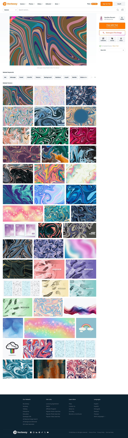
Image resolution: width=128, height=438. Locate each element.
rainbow (58, 77)
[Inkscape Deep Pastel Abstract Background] (49, 173)
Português (97, 409)
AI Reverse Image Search (30, 419)
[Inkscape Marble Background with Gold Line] (18, 269)
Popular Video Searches (53, 416)
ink (5, 77)
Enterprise (26, 411)
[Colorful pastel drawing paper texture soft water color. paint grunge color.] (49, 369)
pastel (21, 77)
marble (74, 77)
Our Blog (71, 411)
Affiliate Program (51, 409)
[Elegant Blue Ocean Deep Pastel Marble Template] (18, 194)
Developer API (27, 416)
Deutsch (96, 411)
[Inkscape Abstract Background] (83, 154)
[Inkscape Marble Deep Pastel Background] (81, 116)
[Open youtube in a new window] (47, 432)
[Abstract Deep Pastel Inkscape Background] (49, 95)
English (96, 404)
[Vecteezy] (10, 4)
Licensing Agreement (52, 404)
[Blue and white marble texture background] (21, 288)
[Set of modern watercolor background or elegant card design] (20, 230)
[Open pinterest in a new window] (39, 432)
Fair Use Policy (109, 432)
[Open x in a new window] (45, 432)
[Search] (118, 10)
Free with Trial (112, 26)
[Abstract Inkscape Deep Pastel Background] (81, 95)
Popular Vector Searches (53, 411)
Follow (122, 19)
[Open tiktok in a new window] (42, 432)
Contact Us (72, 406)
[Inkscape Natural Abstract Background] (81, 369)
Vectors (22, 4)
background (48, 77)
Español (96, 406)
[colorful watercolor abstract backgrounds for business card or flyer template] (49, 269)
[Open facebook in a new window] (31, 432)
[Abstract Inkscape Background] (48, 248)
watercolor (83, 77)
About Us (71, 409)
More (56, 4)
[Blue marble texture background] (75, 348)
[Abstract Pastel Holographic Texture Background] (49, 194)
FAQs (70, 404)
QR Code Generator (28, 424)
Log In (119, 4)
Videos (39, 4)
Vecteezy (25, 406)
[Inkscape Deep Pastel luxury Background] (57, 214)
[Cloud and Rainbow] (86, 328)
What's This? (116, 46)
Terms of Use (92, 432)
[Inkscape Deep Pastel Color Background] (79, 230)
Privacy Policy (100, 432)
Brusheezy (26, 404)
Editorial (48, 4)
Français (96, 414)
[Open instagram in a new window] (33, 432)
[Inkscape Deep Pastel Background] (18, 116)
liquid (66, 77)
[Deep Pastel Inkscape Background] (49, 116)
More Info (103, 50)
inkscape (13, 77)
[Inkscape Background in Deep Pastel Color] (16, 135)
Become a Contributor (75, 414)
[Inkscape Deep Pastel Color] (18, 95)
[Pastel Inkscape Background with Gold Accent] (81, 173)
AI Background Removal (30, 421)
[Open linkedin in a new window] (36, 432)
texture (38, 77)
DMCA (48, 406)
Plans (88, 4)
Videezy (25, 409)
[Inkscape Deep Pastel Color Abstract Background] (55, 154)
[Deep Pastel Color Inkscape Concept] (21, 154)
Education (26, 414)
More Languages (99, 416)
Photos (31, 4)
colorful (29, 77)
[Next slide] (93, 77)
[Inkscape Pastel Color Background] (37, 348)
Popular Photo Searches (53, 414)
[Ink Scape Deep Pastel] (50, 230)
